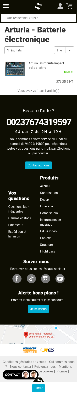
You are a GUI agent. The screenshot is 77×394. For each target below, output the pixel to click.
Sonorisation (49, 193)
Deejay (45, 199)
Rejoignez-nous (45, 366)
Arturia (17, 29)
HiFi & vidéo (48, 231)
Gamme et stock (19, 218)
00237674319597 (38, 122)
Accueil (45, 186)
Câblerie (45, 238)
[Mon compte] (60, 6)
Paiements (15, 225)
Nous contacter (20, 366)
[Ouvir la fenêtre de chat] (20, 374)
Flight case (47, 251)
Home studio (49, 213)
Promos (61, 371)
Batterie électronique (35, 34)
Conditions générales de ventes (24, 362)
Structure (46, 244)
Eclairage (46, 206)
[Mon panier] (69, 6)
